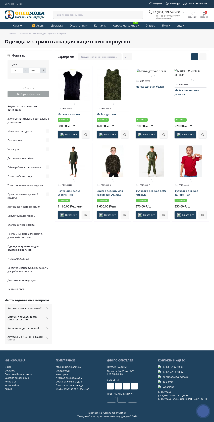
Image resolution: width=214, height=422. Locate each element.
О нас (19, 3)
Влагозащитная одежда (21, 224)
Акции (40, 25)
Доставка (9, 3)
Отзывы (150, 25)
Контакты (100, 25)
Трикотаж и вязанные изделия (25, 185)
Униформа (14, 149)
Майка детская (107, 114)
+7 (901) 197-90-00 (173, 366)
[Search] (139, 15)
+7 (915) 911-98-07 (173, 371)
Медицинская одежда (20, 131)
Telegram (168, 381)
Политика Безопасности (18, 374)
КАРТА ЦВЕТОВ (16, 289)
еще (179, 25)
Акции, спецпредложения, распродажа (23, 108)
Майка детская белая (150, 86)
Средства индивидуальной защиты (23, 196)
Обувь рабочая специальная (24, 167)
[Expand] (47, 131)
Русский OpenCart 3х (114, 412)
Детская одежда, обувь (20, 158)
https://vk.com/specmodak (134, 386)
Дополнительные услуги (22, 280)
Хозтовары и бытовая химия (24, 206)
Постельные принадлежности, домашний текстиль (25, 235)
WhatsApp (168, 386)
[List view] (202, 56)
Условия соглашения (17, 377)
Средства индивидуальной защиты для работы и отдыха (28, 269)
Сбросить (28, 88)
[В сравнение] (87, 77)
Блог (165, 25)
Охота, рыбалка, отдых (20, 176)
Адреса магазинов (125, 24)
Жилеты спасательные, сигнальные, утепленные (28, 120)
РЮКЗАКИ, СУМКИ (18, 258)
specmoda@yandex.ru (176, 376)
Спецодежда (15, 140)
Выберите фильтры (28, 94)
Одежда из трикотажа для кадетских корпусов (23, 248)
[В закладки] (87, 71)
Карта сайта (12, 385)
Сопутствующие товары (21, 215)
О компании (78, 25)
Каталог (18, 25)
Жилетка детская (69, 114)
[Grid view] (194, 56)
